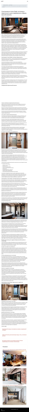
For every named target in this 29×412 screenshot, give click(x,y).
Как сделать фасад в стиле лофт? (8, 367)
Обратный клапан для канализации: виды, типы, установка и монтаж (14, 335)
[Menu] (27, 1)
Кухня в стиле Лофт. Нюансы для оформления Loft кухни (12, 385)
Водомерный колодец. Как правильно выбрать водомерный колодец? (14, 329)
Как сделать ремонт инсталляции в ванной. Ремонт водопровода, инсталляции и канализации (12, 341)
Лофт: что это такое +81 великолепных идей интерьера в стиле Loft (14, 349)
